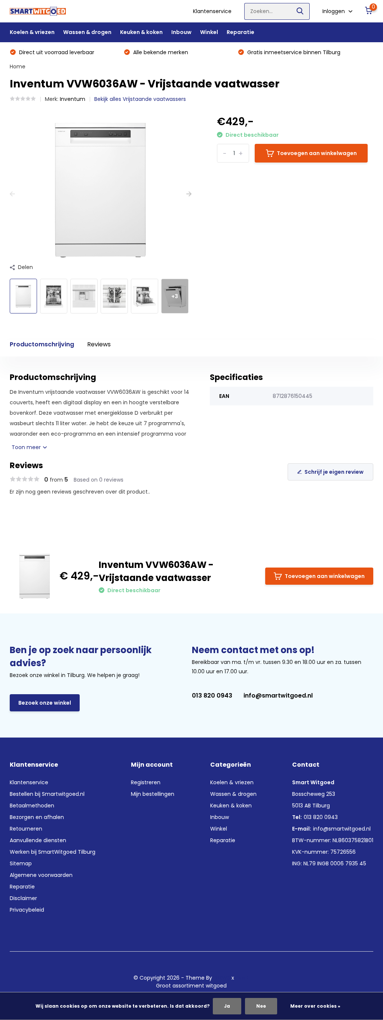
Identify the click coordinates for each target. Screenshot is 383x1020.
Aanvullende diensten (38, 840)
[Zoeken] (300, 11)
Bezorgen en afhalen (37, 817)
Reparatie (240, 32)
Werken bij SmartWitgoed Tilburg (52, 852)
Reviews (99, 344)
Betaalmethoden (32, 805)
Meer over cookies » (315, 1006)
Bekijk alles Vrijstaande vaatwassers (140, 99)
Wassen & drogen (87, 32)
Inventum (72, 99)
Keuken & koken (141, 32)
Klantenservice (212, 11)
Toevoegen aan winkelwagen (317, 153)
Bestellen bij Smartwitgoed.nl (47, 794)
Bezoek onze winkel (44, 703)
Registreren (145, 782)
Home (17, 66)
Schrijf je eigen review (334, 472)
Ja (227, 1006)
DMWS (222, 978)
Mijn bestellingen (152, 794)
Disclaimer (23, 898)
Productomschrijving (42, 344)
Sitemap (21, 863)
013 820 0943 (212, 695)
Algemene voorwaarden (41, 875)
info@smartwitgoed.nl (278, 695)
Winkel (209, 32)
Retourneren (26, 828)
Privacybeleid (27, 910)
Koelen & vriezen (32, 32)
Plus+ (242, 978)
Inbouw (181, 32)
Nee (261, 1006)
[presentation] (12, 194)
